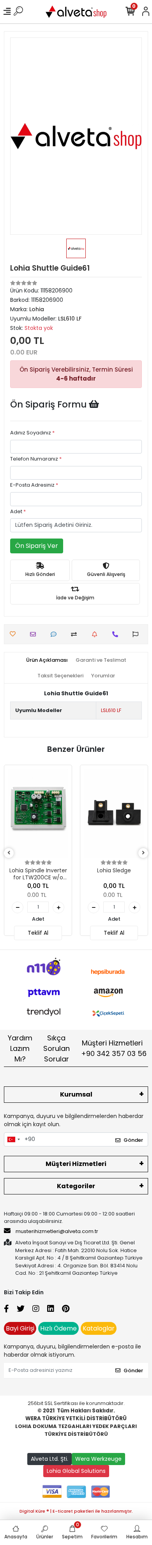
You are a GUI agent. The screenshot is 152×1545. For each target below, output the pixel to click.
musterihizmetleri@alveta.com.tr (57, 1231)
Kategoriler (76, 1186)
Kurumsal (76, 1094)
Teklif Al (38, 933)
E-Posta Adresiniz (34, 485)
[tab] (47, 660)
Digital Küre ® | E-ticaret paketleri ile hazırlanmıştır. (76, 1511)
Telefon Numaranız (36, 458)
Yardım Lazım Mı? (20, 1048)
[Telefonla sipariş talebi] (117, 634)
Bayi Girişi (20, 1328)
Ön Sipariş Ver (36, 545)
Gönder (133, 1140)
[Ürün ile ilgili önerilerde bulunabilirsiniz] (137, 634)
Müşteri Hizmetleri (114, 1048)
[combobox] (13, 1139)
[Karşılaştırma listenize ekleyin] (76, 634)
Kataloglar (99, 1328)
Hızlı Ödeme (58, 1328)
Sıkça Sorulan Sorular (56, 1048)
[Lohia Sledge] (114, 814)
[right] (143, 853)
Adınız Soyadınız (32, 432)
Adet (18, 511)
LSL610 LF (111, 710)
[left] (9, 853)
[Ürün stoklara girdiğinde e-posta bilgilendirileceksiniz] (96, 634)
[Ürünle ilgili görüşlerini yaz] (55, 634)
